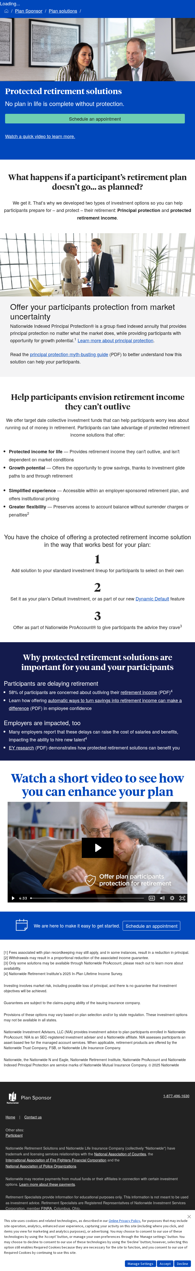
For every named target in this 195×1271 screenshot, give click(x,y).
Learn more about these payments (47, 1184)
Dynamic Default (152, 598)
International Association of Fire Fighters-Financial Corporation (56, 1159)
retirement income (139, 692)
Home (10, 1116)
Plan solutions (63, 10)
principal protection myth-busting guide (69, 354)
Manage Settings (140, 1263)
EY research (21, 747)
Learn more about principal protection (115, 340)
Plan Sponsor (28, 10)
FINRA (46, 1208)
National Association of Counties (120, 1153)
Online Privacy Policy (124, 1220)
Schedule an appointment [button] (95, 118)
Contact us (33, 1116)
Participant (14, 1135)
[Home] (6, 10)
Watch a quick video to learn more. (40, 136)
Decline (182, 1263)
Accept (165, 1263)
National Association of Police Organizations (41, 1166)
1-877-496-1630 (176, 1095)
